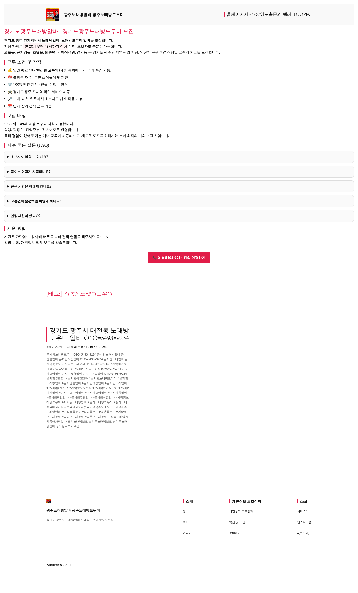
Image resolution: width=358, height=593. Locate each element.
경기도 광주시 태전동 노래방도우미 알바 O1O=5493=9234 (89, 334)
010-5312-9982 (98, 347)
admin (78, 347)
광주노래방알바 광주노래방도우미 (94, 14)
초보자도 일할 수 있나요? (29, 156)
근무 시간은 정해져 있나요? (31, 186)
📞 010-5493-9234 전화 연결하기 (179, 257)
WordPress (54, 565)
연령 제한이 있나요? (26, 215)
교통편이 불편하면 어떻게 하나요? (36, 201)
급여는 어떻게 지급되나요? (31, 171)
